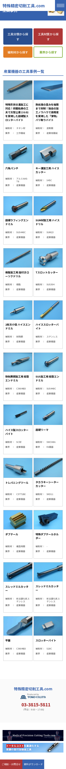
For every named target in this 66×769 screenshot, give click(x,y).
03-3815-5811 (35, 704)
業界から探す (48, 52)
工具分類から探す (18, 36)
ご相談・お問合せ (11, 764)
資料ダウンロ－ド (33, 764)
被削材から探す (18, 52)
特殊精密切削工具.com (24, 5)
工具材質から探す (48, 36)
